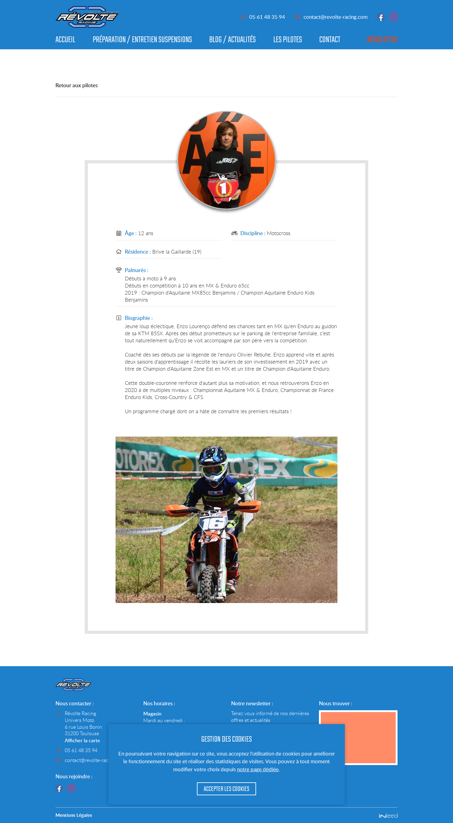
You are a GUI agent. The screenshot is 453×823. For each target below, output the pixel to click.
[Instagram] (71, 788)
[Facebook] (59, 788)
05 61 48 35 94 (267, 17)
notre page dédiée (258, 769)
